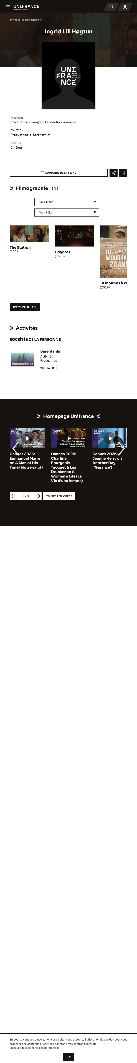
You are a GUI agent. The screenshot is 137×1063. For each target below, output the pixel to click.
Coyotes (62, 252)
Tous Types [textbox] (46, 201)
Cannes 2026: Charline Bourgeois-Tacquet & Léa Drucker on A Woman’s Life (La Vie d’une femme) (55, 467)
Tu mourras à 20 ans (118, 283)
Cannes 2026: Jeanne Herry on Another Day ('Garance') (95, 461)
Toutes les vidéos (59, 496)
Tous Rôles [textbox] (46, 212)
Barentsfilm (41, 135)
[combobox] (66, 202)
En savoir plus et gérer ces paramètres (34, 1047)
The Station (20, 247)
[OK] (68, 1057)
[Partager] (114, 173)
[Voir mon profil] (125, 7)
